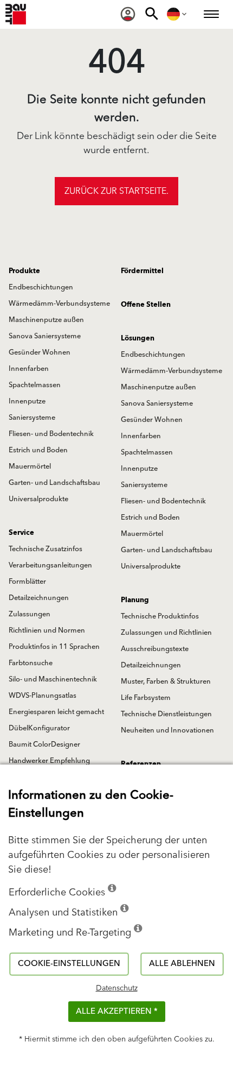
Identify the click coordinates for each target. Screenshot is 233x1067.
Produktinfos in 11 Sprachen (54, 647)
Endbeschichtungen (41, 287)
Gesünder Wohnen (39, 352)
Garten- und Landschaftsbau (54, 483)
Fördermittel (142, 271)
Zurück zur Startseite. (116, 191)
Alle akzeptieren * (117, 1011)
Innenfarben (29, 369)
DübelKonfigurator (39, 728)
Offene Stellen (146, 305)
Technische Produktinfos (160, 616)
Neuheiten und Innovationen (167, 730)
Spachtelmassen (35, 385)
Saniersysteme (32, 418)
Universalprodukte (38, 499)
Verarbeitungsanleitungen (50, 565)
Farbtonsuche (31, 663)
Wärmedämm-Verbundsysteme (59, 304)
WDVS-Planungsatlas (42, 696)
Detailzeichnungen (39, 598)
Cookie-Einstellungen (69, 963)
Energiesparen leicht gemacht (56, 712)
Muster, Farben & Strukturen (166, 681)
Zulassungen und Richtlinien (166, 633)
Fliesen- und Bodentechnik (51, 434)
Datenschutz (117, 988)
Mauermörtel (30, 466)
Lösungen (137, 338)
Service (21, 533)
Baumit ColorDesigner (44, 744)
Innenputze (27, 401)
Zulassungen (29, 614)
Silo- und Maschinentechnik (53, 679)
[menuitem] (128, 14)
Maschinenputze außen (46, 320)
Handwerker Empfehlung (49, 761)
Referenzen (141, 764)
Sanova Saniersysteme (45, 336)
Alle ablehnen (182, 963)
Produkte (24, 271)
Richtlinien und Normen (47, 630)
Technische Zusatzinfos (45, 549)
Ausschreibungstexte (155, 649)
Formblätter (27, 582)
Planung (135, 600)
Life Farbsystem (146, 698)
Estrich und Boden (38, 450)
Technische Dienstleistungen (166, 714)
